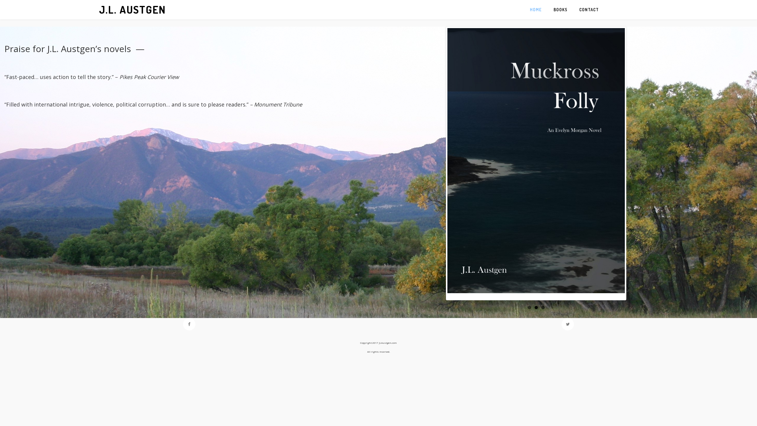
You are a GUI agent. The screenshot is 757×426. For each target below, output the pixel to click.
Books (560, 9)
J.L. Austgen (132, 9)
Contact (589, 9)
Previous (456, 166)
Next (616, 166)
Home (536, 9)
